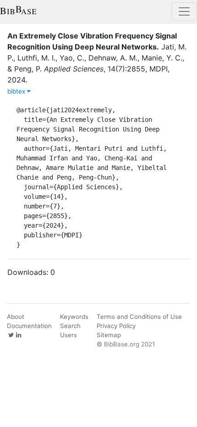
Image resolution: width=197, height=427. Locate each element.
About (15, 316)
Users (68, 335)
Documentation (29, 325)
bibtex (17, 91)
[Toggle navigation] (184, 11)
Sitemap (109, 335)
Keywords (74, 316)
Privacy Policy (116, 325)
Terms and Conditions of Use (139, 316)
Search (70, 325)
